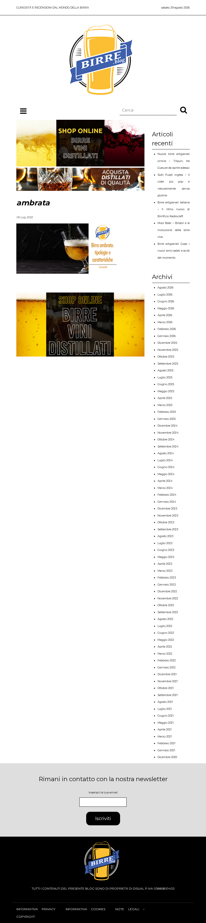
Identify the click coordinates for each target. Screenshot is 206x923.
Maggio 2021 (166, 722)
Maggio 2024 (166, 474)
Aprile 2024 (165, 481)
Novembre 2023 (168, 515)
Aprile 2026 (165, 315)
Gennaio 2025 (167, 419)
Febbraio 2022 (167, 660)
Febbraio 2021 (166, 743)
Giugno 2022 (166, 632)
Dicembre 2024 (168, 425)
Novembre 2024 (168, 432)
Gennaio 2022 (167, 667)
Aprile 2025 (165, 398)
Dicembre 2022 (167, 591)
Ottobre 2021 (166, 688)
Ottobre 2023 (166, 522)
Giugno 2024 (166, 467)
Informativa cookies (85, 909)
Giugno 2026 (166, 301)
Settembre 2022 (168, 612)
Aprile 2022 (165, 646)
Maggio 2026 (166, 308)
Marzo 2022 (165, 653)
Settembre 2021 (168, 695)
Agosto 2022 (165, 619)
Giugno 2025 (166, 384)
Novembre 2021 (168, 681)
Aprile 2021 (165, 729)
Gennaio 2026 (167, 336)
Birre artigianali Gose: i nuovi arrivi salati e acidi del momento (174, 250)
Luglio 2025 (165, 377)
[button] (184, 109)
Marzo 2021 (165, 736)
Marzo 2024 (165, 488)
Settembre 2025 (168, 363)
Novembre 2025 (168, 350)
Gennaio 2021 (166, 750)
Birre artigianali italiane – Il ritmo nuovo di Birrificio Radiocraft (174, 209)
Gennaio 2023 (167, 584)
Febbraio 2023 (167, 577)
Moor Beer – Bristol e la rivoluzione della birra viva (174, 230)
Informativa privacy (35, 909)
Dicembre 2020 (167, 757)
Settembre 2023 (168, 529)
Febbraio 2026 (167, 329)
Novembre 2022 (168, 598)
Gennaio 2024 (167, 501)
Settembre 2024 (168, 446)
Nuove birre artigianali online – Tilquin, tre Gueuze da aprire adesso (174, 160)
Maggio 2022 (166, 640)
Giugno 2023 (166, 550)
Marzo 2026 (165, 322)
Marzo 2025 (165, 405)
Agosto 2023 (165, 536)
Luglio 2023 (165, 543)
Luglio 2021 (165, 709)
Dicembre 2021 (167, 674)
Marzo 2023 (165, 570)
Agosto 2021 (165, 702)
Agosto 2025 (165, 370)
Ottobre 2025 (166, 356)
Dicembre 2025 (167, 342)
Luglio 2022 (165, 626)
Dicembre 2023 (167, 508)
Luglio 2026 (165, 294)
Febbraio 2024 (167, 494)
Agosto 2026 (165, 287)
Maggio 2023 (166, 557)
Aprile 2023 (165, 563)
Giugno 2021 (166, 715)
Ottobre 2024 (166, 439)
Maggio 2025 (166, 391)
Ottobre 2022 (166, 605)
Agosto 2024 (166, 453)
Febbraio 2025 (167, 412)
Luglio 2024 (165, 460)
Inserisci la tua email (103, 792)
